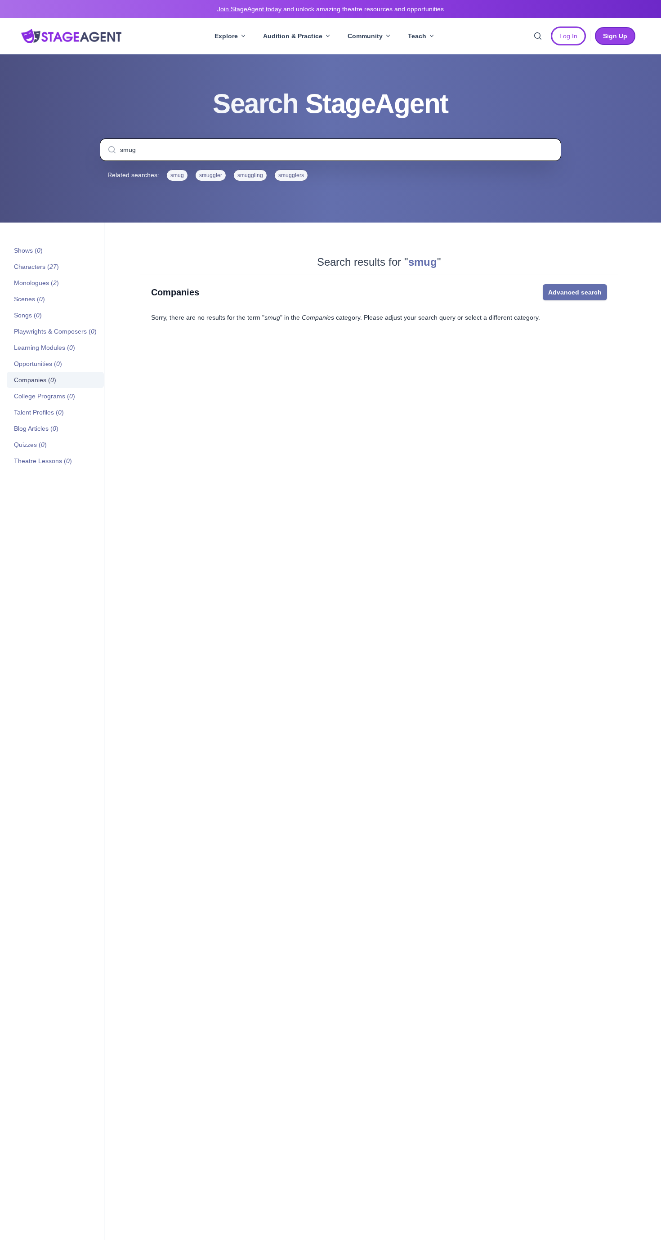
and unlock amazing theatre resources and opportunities (330, 9)
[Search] (538, 36)
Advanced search (575, 292)
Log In (568, 36)
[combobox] (330, 150)
